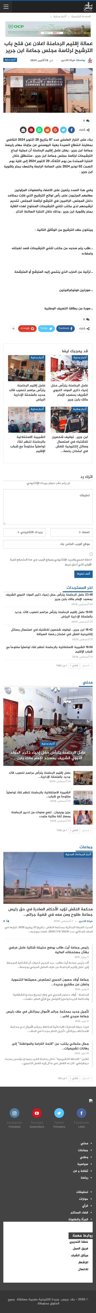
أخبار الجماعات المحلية (78, 854)
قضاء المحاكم (79, 1212)
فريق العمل (80, 1248)
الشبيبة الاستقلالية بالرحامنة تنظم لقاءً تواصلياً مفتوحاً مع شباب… (38, 794)
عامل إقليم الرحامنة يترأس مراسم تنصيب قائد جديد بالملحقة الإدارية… (39, 775)
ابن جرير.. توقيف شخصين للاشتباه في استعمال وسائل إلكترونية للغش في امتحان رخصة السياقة (52, 632)
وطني (84, 1157)
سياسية (82, 1164)
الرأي (85, 1206)
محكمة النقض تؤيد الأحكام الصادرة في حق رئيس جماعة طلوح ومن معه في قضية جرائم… (50, 912)
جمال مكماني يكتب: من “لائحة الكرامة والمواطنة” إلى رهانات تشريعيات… (50, 1046)
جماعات (83, 1150)
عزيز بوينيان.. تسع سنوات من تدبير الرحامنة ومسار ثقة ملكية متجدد (41, 814)
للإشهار (83, 1262)
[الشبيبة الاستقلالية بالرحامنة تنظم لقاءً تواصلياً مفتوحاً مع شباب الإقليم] (26, 420)
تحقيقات (82, 1192)
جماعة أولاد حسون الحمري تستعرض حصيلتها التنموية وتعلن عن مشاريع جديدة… (50, 982)
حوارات (83, 1199)
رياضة (84, 1178)
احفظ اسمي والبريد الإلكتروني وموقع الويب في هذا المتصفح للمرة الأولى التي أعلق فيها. (51, 562)
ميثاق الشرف (79, 1255)
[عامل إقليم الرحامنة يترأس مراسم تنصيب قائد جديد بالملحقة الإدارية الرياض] (26, 368)
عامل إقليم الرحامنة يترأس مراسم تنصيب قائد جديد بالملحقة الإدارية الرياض (54, 614)
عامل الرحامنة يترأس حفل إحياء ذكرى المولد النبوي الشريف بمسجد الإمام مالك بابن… (48, 755)
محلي (84, 1143)
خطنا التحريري (78, 1242)
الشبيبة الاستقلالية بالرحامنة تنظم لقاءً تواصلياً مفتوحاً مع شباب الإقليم (49, 649)
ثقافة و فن (80, 1171)
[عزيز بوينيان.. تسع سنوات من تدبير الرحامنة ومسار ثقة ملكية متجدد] (83, 818)
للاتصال (83, 1269)
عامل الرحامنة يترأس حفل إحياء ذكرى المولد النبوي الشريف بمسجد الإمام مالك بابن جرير (49, 597)
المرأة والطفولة (78, 1219)
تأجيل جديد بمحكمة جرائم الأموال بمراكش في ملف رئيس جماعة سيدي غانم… (47, 1014)
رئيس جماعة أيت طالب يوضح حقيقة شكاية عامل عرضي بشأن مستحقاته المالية (49, 950)
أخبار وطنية (79, 409)
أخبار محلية (10, 60)
